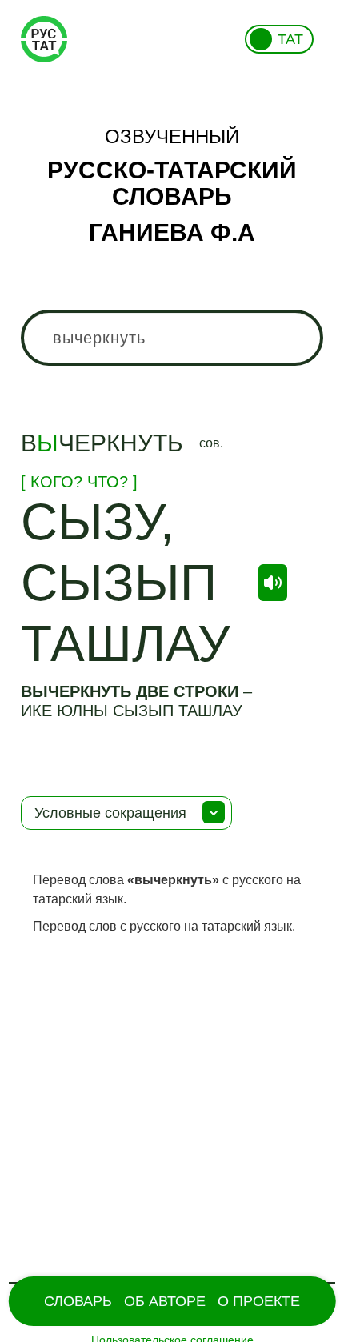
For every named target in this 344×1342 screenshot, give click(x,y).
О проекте (259, 1301)
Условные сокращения (110, 813)
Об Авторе (165, 1301)
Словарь (78, 1301)
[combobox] (172, 338)
